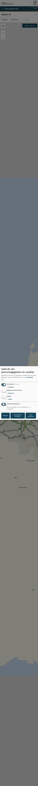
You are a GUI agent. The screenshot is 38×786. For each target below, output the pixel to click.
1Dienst (9, 399)
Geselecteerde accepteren (17, 415)
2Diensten (10, 387)
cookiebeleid (29, 377)
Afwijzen (5, 415)
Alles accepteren (31, 415)
